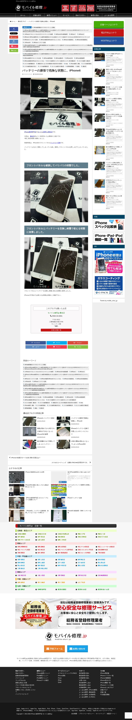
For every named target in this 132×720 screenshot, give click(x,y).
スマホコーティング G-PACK (67, 673)
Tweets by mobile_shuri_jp (108, 300)
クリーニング (19, 678)
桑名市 (84, 66)
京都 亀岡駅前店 (103, 575)
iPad (66, 63)
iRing (59, 680)
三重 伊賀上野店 (42, 568)
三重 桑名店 (21, 568)
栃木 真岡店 (41, 552)
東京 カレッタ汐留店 (84, 552)
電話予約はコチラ (109, 32)
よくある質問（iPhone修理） (88, 690)
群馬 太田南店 (62, 546)
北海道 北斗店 (42, 534)
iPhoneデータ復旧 (42, 680)
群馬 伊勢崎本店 (22, 546)
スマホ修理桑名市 (44, 66)
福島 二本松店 (62, 540)
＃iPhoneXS (27, 42)
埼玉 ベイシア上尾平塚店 (65, 549)
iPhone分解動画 (105, 678)
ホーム (22, 15)
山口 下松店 (81, 582)
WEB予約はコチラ (109, 40)
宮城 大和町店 (82, 537)
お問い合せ (82, 680)
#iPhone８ (81, 34)
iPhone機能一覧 (105, 682)
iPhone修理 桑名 (75, 63)
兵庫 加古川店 (82, 575)
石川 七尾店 (61, 562)
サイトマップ (100, 713)
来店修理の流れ (84, 673)
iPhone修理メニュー (43, 673)
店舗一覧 (103, 692)
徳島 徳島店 (21, 582)
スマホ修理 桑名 (87, 63)
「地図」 (56, 326)
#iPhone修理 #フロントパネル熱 (32, 58)
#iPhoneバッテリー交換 (40, 42)
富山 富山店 (101, 562)
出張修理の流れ (84, 678)
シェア (13, 30)
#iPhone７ (73, 34)
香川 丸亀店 (41, 582)
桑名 (78, 66)
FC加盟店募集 (105, 694)
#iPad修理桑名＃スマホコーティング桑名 (44, 27)
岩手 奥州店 (21, 537)
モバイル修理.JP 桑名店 (58, 66)
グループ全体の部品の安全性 (24, 685)
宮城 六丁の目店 (103, 537)
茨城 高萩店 (21, 552)
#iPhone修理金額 (48, 58)
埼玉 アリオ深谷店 (83, 546)
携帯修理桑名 (70, 66)
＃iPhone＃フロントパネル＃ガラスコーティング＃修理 (38, 34)
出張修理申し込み (85, 687)
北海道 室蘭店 (22, 534)
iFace (60, 678)
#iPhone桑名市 (59, 58)
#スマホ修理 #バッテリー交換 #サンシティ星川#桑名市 (61, 61)
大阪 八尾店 (41, 575)
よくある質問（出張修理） (87, 694)
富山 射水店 (21, 565)
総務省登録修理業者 (21, 675)
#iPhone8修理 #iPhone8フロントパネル (51, 39)
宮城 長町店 (61, 537)
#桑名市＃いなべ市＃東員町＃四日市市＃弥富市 (50, 63)
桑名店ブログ (27, 27)
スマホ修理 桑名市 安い (30, 66)
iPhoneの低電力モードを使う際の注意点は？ (25, 457)
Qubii (59, 682)
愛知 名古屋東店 (103, 565)
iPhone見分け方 (105, 680)
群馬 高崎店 (41, 546)
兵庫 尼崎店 (61, 575)
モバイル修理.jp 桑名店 (45, 132)
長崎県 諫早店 (42, 589)
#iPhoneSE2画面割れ (82, 39)
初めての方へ (19, 673)
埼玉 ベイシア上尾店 (24, 549)
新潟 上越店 (41, 562)
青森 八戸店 (81, 534)
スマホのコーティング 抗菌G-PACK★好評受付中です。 (70, 462)
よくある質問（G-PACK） (87, 697)
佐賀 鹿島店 (21, 589)
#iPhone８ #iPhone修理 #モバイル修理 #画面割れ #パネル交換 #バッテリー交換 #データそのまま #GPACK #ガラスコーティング (57, 37)
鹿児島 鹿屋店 (62, 589)
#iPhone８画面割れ (68, 39)
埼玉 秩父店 (41, 549)
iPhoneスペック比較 (107, 685)
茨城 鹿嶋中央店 (103, 549)
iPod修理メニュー (42, 678)
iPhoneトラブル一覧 (107, 675)
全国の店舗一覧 (56, 330)
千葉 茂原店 (101, 552)
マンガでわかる (20, 680)
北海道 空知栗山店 (63, 534)
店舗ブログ (104, 690)
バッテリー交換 (55, 142)
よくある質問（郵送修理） (87, 692)
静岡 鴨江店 (81, 559)
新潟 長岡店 (101, 559)
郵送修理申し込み (85, 685)
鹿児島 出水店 (82, 589)
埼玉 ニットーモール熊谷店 (106, 546)
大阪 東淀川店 (22, 575)
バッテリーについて (21, 694)
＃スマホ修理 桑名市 (84, 61)
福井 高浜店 (41, 565)
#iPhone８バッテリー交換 (31, 39)
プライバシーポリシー (86, 713)
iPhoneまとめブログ (107, 687)
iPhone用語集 (104, 673)
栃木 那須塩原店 (63, 552)
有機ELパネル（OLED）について (25, 690)
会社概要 (74, 713)
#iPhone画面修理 (80, 58)
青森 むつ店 (101, 534)
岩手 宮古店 (41, 537)
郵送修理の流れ (84, 675)
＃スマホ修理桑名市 (29, 63)
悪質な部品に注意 (21, 682)
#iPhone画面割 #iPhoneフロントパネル (34, 61)
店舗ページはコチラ (109, 24)
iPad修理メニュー (42, 675)
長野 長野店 (21, 559)
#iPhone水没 (69, 58)
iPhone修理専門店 (30, 132)
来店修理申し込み (85, 682)
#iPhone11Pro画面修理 (61, 34)
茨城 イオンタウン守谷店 (85, 549)
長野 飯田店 (61, 559)
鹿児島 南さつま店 (103, 589)
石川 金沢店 (81, 562)
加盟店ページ (111, 713)
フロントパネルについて (23, 687)
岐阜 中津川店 (62, 565)
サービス (66, 15)
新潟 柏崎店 (21, 562)
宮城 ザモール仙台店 (24, 540)
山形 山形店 (41, 540)
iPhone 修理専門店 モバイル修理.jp (41, 714)
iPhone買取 (61, 675)
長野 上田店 (41, 559)
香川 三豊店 (61, 582)
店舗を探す (37, 15)
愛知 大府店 (81, 565)
